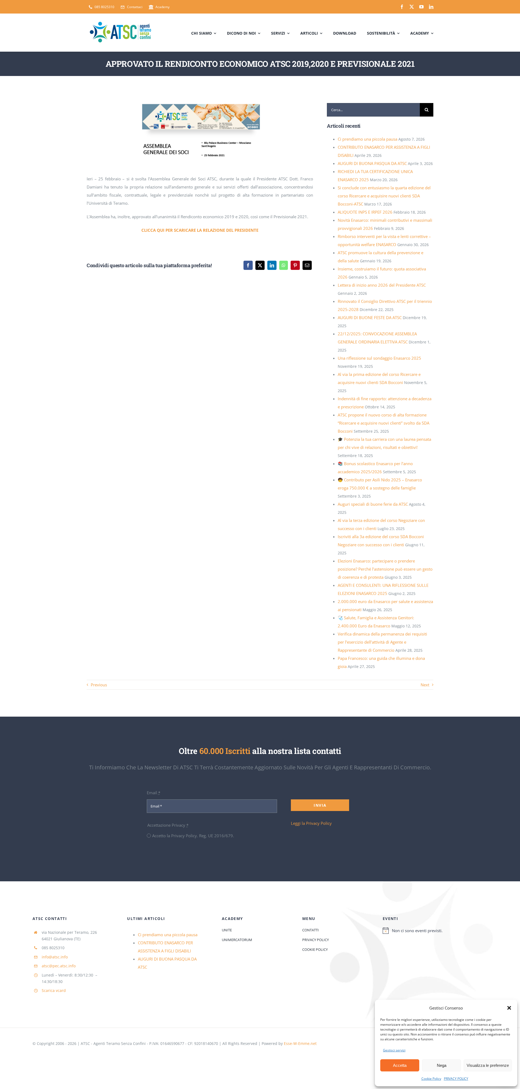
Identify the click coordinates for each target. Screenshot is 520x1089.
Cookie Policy (431, 1078)
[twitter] (412, 7)
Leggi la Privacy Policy (311, 823)
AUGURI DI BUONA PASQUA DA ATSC (372, 163)
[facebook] (402, 7)
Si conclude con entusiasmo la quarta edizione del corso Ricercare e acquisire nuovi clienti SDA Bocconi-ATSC (384, 196)
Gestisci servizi (394, 1050)
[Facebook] (248, 265)
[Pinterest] (295, 265)
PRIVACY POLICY (456, 1078)
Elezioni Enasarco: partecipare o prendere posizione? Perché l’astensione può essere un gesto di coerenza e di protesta (385, 569)
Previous (99, 684)
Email (153, 792)
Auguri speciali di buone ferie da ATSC (373, 504)
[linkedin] (431, 7)
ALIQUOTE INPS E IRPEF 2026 (365, 212)
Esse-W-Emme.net (300, 1043)
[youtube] (421, 7)
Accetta (400, 1065)
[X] (260, 265)
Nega (441, 1065)
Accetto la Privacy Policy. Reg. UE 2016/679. (193, 835)
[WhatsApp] (283, 265)
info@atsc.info (55, 956)
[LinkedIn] (272, 265)
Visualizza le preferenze (488, 1065)
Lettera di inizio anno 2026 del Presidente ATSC (382, 285)
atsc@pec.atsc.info (59, 965)
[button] (509, 1008)
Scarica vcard (54, 990)
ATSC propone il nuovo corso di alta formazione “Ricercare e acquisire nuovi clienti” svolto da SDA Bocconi (383, 423)
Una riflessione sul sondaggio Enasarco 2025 (379, 358)
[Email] (307, 265)
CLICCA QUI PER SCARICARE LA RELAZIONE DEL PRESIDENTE (199, 230)
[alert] (435, 930)
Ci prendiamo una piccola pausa (367, 139)
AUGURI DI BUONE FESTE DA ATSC (370, 317)
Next (425, 684)
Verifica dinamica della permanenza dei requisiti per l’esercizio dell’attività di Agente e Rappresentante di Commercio (382, 642)
